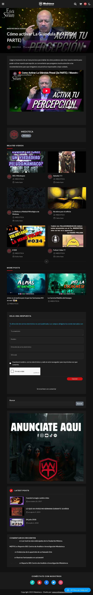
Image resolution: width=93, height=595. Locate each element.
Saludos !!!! (57, 176)
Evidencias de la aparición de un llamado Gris (34, 552)
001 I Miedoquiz (18, 176)
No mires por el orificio (62, 212)
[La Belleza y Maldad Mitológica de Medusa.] (26, 198)
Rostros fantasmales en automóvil (30, 557)
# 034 (14, 250)
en (33, 47)
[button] (77, 590)
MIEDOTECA (16, 47)
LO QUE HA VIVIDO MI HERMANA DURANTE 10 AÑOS (47, 509)
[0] (44, 47)
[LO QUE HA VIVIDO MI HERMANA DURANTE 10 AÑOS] (17, 511)
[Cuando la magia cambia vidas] (17, 501)
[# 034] (26, 236)
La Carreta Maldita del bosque (23, 298)
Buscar (12, 400)
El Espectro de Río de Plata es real (65, 298)
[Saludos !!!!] (67, 162)
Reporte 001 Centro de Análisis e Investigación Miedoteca (41, 546)
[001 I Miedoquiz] (26, 162)
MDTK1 (13, 546)
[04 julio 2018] (17, 522)
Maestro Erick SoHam (16, 29)
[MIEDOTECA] (14, 134)
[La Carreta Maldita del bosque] (30, 284)
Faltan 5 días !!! (59, 250)
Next (81, 291)
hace (19, 182)
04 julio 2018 (31, 519)
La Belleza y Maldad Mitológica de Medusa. (25, 213)
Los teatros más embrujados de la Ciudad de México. (41, 541)
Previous (11, 291)
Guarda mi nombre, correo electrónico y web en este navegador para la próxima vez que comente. (44, 363)
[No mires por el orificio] (67, 198)
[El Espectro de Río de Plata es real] (71, 284)
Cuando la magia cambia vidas (37, 498)
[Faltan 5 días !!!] (67, 236)
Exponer (75, 379)
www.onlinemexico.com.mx (62, 592)
